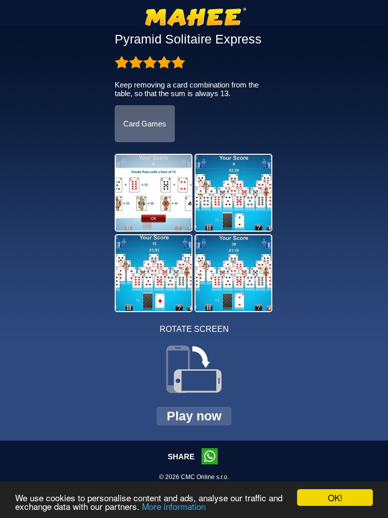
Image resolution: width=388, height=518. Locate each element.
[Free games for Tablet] (195, 24)
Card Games (144, 123)
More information (174, 506)
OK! (335, 497)
